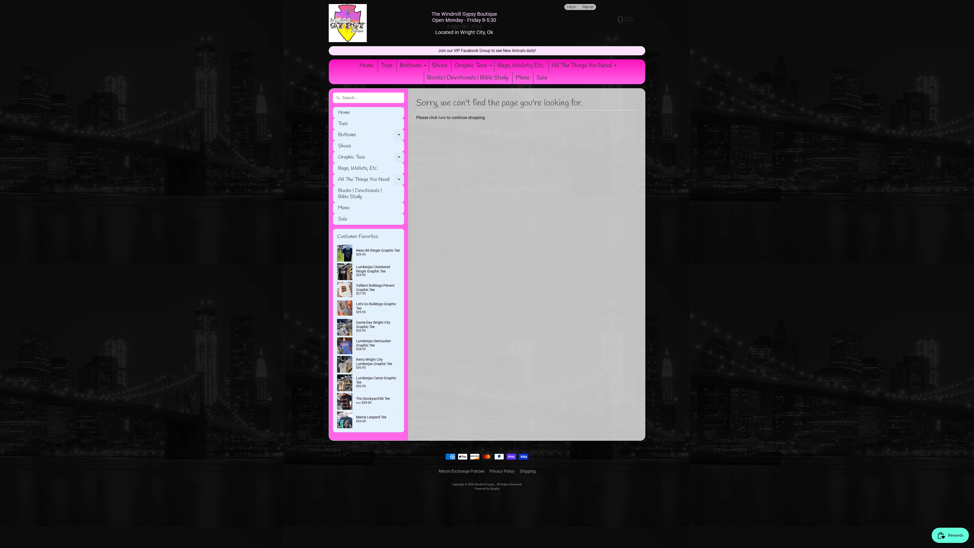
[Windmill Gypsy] (348, 23)
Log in (571, 7)
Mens (522, 78)
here (442, 117)
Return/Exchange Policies (461, 471)
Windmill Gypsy (485, 484)
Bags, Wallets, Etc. (520, 66)
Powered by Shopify (487, 488)
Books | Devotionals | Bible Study (467, 78)
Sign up (588, 7)
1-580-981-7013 (464, 26)
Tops (386, 66)
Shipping (528, 471)
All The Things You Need (585, 67)
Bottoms (414, 67)
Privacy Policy (502, 471)
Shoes (439, 66)
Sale (541, 78)
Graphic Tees (474, 67)
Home (366, 66)
